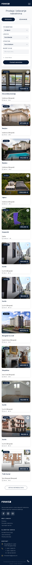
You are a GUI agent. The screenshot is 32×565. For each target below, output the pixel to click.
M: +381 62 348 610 (10, 553)
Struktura (6, 41)
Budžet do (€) (7, 48)
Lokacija (6, 34)
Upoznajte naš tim (6, 525)
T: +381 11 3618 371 (10, 548)
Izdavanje (23, 19)
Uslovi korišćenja (6, 534)
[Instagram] (8, 513)
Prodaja (8, 19)
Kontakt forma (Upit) (7, 532)
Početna (4, 521)
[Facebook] (3, 513)
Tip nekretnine (7, 27)
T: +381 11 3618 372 (10, 550)
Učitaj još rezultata (16, 487)
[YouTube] (13, 513)
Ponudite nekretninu (7, 523)
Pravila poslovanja (6, 536)
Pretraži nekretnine (16, 62)
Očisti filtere (8, 57)
